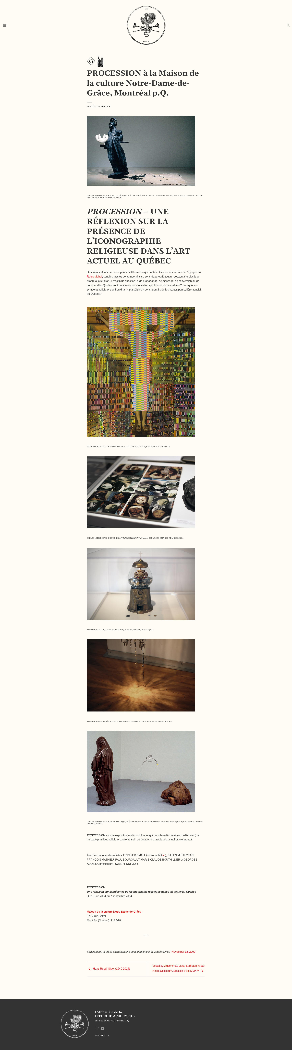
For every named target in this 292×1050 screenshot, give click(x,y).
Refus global (94, 276)
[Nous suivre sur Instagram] (97, 1029)
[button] (5, 25)
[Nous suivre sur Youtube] (102, 1029)
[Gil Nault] (91, 61)
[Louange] (100, 61)
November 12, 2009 (183, 951)
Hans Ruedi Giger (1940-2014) (111, 968)
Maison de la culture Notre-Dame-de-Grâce (114, 911)
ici (164, 855)
